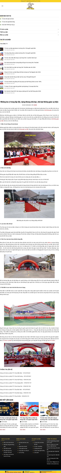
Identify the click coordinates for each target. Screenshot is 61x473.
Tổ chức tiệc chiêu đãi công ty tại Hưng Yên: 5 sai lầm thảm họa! (20, 57)
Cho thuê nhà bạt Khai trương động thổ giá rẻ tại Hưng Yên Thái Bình (21, 62)
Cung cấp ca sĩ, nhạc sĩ (24, 450)
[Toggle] (58, 29)
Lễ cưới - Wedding (38, 446)
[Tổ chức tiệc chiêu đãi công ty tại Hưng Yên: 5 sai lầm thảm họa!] (49, 409)
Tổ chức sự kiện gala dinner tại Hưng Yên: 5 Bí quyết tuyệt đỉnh (20, 48)
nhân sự (50, 242)
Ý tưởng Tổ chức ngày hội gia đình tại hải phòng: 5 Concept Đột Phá (21, 86)
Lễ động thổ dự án (38, 448)
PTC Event (52, 340)
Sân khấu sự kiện (7, 448)
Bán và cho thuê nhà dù (9, 442)
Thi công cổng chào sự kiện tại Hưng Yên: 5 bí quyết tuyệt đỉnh (19, 53)
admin (35, 105)
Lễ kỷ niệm (36, 452)
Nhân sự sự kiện (4, 35)
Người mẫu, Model (23, 446)
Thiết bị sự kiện (4, 32)
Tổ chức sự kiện (4, 29)
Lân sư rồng (21, 452)
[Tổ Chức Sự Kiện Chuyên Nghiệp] (30, 6)
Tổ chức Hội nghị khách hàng (8, 21)
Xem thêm (2, 429)
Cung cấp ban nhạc (23, 448)
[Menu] (2, 6)
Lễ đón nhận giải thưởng (39, 450)
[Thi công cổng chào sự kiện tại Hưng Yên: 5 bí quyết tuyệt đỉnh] (29, 409)
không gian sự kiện (23, 129)
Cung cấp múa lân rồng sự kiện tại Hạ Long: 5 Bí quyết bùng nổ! (20, 77)
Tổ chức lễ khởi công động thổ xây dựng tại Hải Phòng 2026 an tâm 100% (22, 81)
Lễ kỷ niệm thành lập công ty (8, 24)
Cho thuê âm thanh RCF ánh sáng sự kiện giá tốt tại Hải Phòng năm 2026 (22, 91)
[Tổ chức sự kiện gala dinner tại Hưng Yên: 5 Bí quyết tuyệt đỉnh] (9, 409)
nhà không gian (48, 110)
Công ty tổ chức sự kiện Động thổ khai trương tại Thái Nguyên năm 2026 (22, 72)
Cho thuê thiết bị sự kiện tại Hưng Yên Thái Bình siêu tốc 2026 (19, 67)
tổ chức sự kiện (7, 340)
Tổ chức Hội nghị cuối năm (8, 18)
